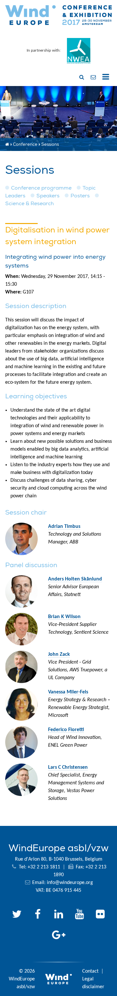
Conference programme (41, 188)
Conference (25, 144)
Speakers (47, 196)
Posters (80, 196)
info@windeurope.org (70, 882)
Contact (90, 971)
